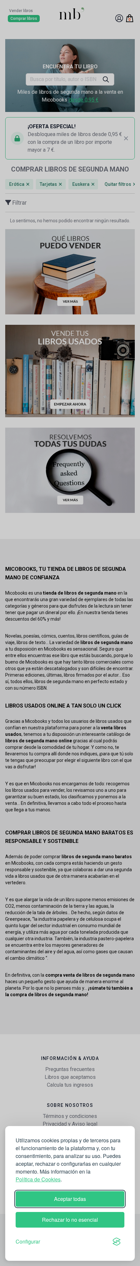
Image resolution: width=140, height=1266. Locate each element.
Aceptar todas (70, 1199)
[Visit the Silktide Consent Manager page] (116, 1241)
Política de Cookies (38, 1179)
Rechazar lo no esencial (70, 1219)
